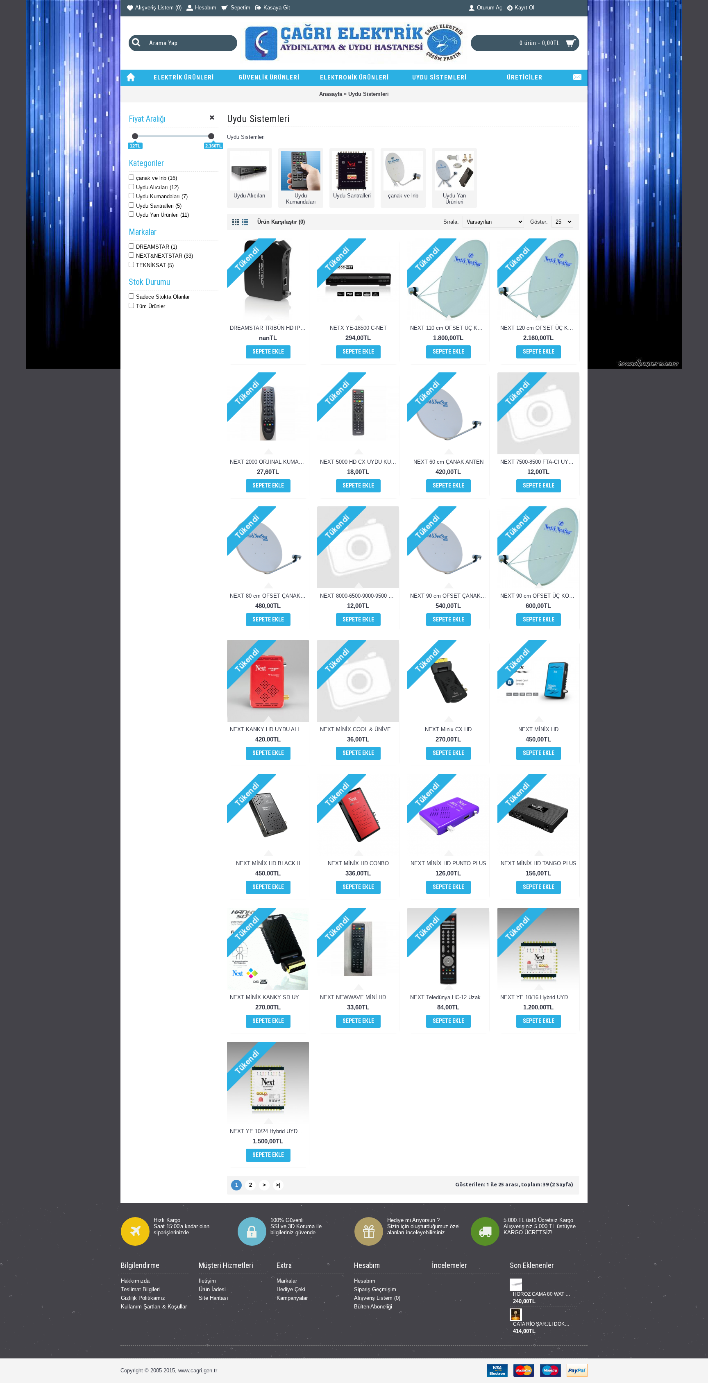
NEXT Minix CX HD (448, 729)
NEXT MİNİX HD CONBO (358, 863)
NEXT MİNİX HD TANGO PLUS (538, 863)
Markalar (287, 1281)
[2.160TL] (211, 136)
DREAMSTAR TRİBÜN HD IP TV (269, 328)
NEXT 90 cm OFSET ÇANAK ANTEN (449, 596)
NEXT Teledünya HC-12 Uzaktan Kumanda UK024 (449, 997)
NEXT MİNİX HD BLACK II (268, 863)
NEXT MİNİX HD (538, 729)
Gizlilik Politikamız (143, 1298)
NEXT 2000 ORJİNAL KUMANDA (269, 462)
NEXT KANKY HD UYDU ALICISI (269, 729)
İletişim (207, 1281)
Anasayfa (330, 94)
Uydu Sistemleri (368, 94)
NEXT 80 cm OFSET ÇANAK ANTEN (269, 596)
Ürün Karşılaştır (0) (281, 222)
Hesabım (364, 1281)
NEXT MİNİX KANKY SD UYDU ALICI (269, 997)
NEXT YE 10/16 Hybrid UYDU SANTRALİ (539, 997)
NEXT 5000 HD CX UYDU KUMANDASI (359, 462)
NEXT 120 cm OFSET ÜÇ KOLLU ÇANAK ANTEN (539, 328)
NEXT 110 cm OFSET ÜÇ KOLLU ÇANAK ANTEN (449, 328)
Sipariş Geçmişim (375, 1289)
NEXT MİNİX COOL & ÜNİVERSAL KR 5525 (359, 729)
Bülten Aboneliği (373, 1307)
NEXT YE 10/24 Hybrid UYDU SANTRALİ (269, 1131)
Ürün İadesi (212, 1289)
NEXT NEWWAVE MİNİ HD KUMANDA (359, 997)
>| (278, 1185)
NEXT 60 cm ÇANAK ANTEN (448, 462)
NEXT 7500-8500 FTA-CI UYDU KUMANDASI (539, 462)
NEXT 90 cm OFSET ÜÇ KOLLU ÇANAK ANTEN (539, 596)
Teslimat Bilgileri (140, 1289)
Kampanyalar (292, 1298)
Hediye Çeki (291, 1289)
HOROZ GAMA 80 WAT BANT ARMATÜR (542, 1294)
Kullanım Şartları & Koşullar (154, 1307)
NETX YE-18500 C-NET (358, 328)
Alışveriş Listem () (377, 1298)
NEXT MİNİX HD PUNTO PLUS (448, 863)
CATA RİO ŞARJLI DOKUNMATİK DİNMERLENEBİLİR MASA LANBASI (542, 1324)
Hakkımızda (135, 1281)
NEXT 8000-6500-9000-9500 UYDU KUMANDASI (359, 596)
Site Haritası (213, 1298)
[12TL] (135, 136)
